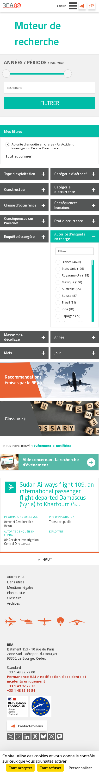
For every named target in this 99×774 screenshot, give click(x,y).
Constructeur (15, 189)
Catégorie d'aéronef (70, 173)
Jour (57, 352)
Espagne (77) (71, 316)
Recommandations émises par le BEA (23, 380)
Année (59, 337)
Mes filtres (13, 131)
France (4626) (71, 262)
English (61, 6)
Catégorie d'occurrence (64, 189)
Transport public (60, 521)
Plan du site (16, 592)
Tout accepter (20, 768)
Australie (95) (71, 289)
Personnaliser (80, 768)
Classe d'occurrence (20, 205)
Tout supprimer (18, 156)
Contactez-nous (82, 5)
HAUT (47, 559)
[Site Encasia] (40, 708)
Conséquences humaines (66, 205)
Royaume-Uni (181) (75, 275)
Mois (8, 352)
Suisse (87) (69, 295)
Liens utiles (15, 582)
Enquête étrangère (19, 236)
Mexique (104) (72, 282)
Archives (13, 603)
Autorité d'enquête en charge (69, 236)
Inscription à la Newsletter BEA (91, 5)
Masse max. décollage (13, 337)
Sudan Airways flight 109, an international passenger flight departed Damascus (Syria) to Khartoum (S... (57, 494)
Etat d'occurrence (68, 220)
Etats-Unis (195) (73, 268)
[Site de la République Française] (17, 707)
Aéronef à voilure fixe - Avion (19, 523)
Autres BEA (16, 576)
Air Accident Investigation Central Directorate (21, 541)
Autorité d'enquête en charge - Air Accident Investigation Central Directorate (43, 146)
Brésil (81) (69, 302)
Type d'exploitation (19, 173)
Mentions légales (20, 587)
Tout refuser (50, 768)
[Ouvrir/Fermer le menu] (73, 6)
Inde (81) (68, 309)
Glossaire (14, 419)
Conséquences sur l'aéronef (18, 221)
